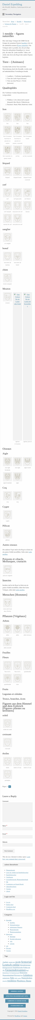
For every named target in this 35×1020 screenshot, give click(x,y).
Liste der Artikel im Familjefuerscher (17, 872)
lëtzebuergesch (15, 973)
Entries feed (9, 904)
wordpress (12, 980)
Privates (8, 948)
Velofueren (9, 877)
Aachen (5, 962)
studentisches (6, 978)
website (12, 944)
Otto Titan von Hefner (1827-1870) (17, 996)
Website (5, 842)
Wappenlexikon (26, 978)
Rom (21, 975)
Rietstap (17, 975)
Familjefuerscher (11, 875)
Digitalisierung (25, 965)
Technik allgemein (15, 939)
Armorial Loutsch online (17, 963)
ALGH (17, 962)
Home (12, 21)
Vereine (8, 889)
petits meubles (20, 590)
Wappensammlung (15, 932)
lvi (10, 973)
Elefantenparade (7, 967)
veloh (15, 978)
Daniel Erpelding (12, 4)
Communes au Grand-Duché (15, 884)
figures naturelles (22, 45)
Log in (8, 902)
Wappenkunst (27, 21)
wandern (19, 978)
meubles (24, 43)
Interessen (9, 934)
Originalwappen (15, 925)
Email (5, 834)
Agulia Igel (12, 962)
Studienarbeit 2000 (17, 1005)
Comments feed (11, 907)
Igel (27, 970)
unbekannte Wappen (16, 927)
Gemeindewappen (15, 970)
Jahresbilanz (6, 973)
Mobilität (12, 937)
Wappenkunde (10, 870)
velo (11, 941)
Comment (5, 801)
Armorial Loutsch (17, 991)
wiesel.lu (5, 981)
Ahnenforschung (11, 886)
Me (7, 882)
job (7, 946)
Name (5, 826)
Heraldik (19, 21)
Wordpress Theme (24, 980)
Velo (12, 977)
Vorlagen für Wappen (10, 24)
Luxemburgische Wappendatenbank (17, 879)
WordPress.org (10, 909)
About (8, 891)
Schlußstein (27, 975)
